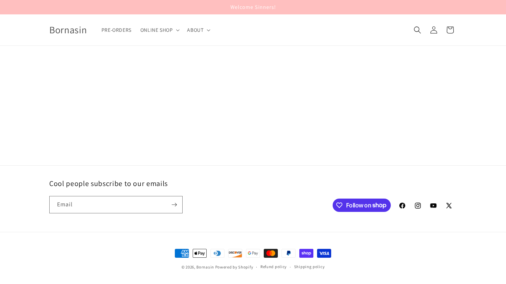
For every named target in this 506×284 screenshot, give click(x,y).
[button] (159, 30)
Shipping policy (309, 266)
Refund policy (273, 266)
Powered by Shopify (234, 267)
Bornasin (205, 267)
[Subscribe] (174, 204)
